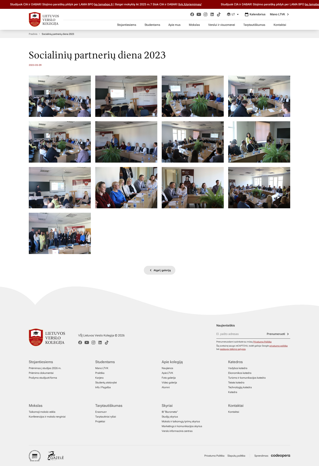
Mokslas (194, 25)
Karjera (99, 377)
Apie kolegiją (172, 362)
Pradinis (33, 34)
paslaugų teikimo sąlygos (233, 349)
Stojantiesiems (126, 25)
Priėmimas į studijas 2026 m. (45, 368)
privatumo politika (278, 346)
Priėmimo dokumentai (41, 372)
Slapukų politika (236, 455)
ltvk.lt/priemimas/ (172, 4)
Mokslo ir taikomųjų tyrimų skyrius (181, 421)
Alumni (166, 387)
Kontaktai (280, 25)
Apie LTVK (167, 372)
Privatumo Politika (262, 341)
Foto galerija (169, 377)
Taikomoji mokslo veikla (42, 411)
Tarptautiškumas (254, 25)
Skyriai (167, 405)
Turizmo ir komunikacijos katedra (247, 377)
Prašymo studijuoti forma (43, 377)
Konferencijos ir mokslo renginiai (47, 416)
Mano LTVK (277, 14)
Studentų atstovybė (106, 382)
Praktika (99, 372)
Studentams (152, 25)
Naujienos (167, 368)
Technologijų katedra (240, 387)
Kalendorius (257, 14)
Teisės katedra (236, 382)
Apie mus (174, 25)
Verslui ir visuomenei (221, 25)
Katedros (235, 362)
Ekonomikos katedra (239, 372)
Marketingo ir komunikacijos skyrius (182, 426)
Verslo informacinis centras (177, 431)
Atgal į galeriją (162, 270)
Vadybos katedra (237, 368)
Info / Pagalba (103, 387)
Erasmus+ (101, 411)
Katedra (232, 392)
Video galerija (169, 382)
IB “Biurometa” (170, 411)
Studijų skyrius (170, 416)
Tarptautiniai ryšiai (105, 416)
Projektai (100, 421)
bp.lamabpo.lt (86, 4)
